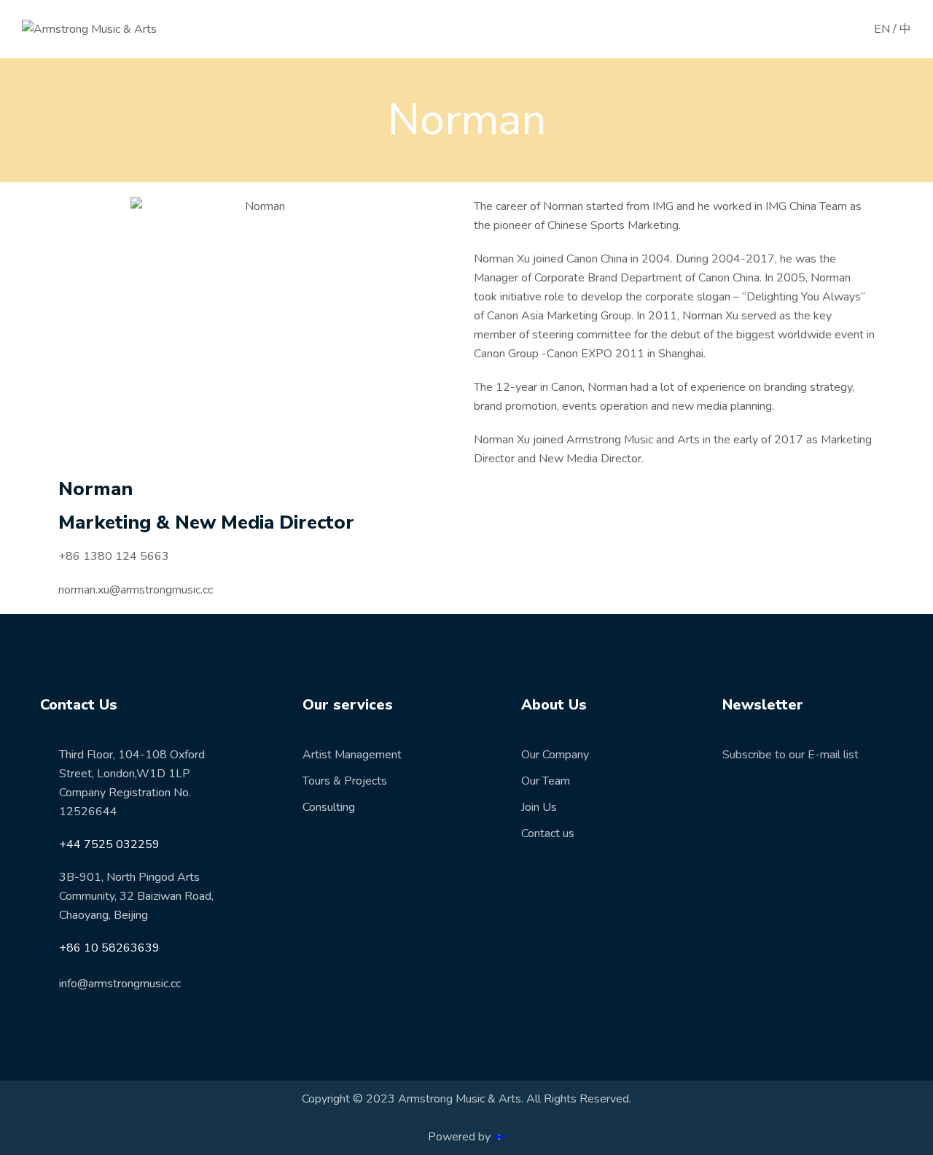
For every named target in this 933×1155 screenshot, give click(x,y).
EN (882, 29)
